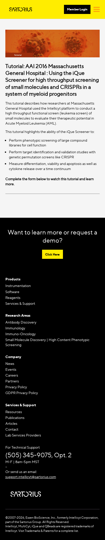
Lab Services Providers (23, 435)
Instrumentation (18, 285)
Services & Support (20, 303)
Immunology (15, 328)
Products (12, 279)
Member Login (77, 9)
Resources (13, 412)
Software (12, 292)
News (9, 363)
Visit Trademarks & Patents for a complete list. (48, 531)
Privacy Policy (16, 387)
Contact (11, 429)
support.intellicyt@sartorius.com (30, 477)
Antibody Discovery (20, 322)
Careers (11, 375)
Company (13, 357)
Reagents (12, 297)
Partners (12, 381)
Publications (14, 417)
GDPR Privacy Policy (21, 393)
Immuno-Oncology (20, 334)
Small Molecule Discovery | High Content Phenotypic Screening (47, 342)
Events (10, 369)
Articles (11, 423)
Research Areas (17, 315)
